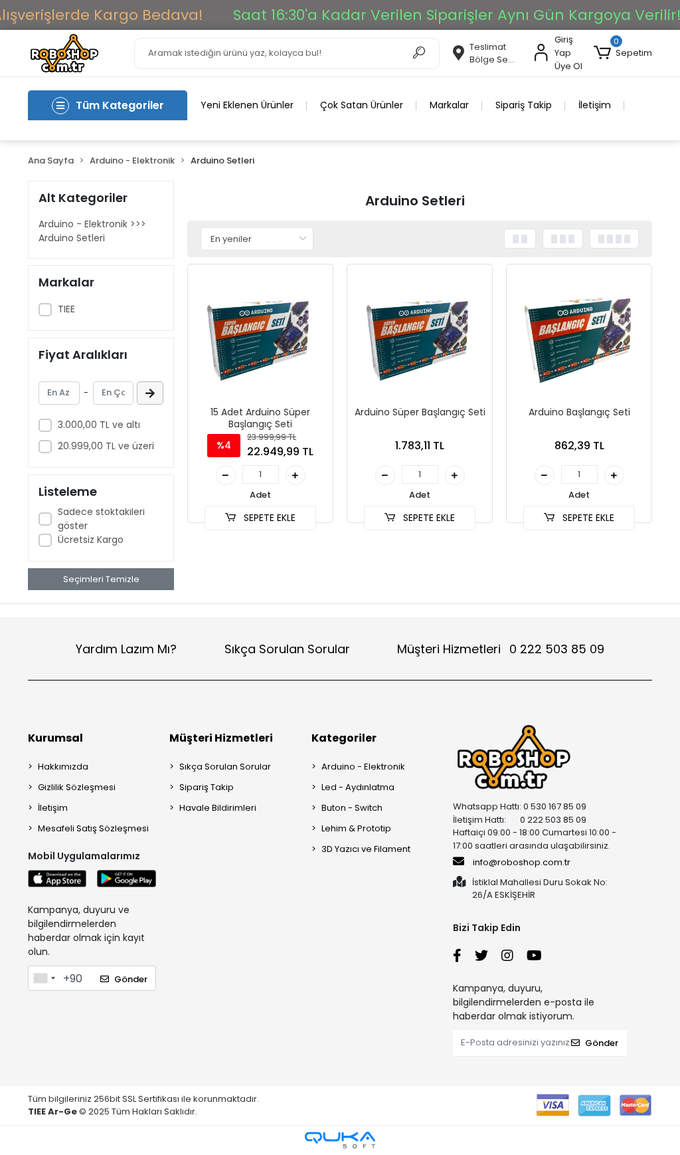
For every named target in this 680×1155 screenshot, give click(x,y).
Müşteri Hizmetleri (500, 649)
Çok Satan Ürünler (361, 105)
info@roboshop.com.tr (521, 862)
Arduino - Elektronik (363, 766)
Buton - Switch (351, 807)
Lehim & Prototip (356, 828)
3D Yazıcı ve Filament (365, 849)
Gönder (130, 979)
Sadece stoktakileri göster (101, 518)
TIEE (66, 309)
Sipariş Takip (523, 105)
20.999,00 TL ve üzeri (106, 446)
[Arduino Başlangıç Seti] (579, 337)
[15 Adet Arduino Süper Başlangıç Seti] (260, 337)
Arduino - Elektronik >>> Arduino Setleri (92, 231)
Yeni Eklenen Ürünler (247, 105)
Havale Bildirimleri (217, 807)
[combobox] (44, 978)
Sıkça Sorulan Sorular (287, 649)
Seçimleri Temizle (101, 579)
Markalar (449, 105)
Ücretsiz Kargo (91, 539)
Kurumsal (55, 738)
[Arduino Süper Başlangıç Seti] (419, 337)
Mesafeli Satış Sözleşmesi (93, 828)
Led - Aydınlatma (357, 787)
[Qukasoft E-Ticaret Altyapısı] (340, 1140)
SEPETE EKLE (268, 517)
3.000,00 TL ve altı (99, 424)
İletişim (594, 105)
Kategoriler (344, 738)
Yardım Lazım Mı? (126, 649)
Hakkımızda (63, 766)
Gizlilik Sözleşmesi (77, 787)
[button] (623, 53)
